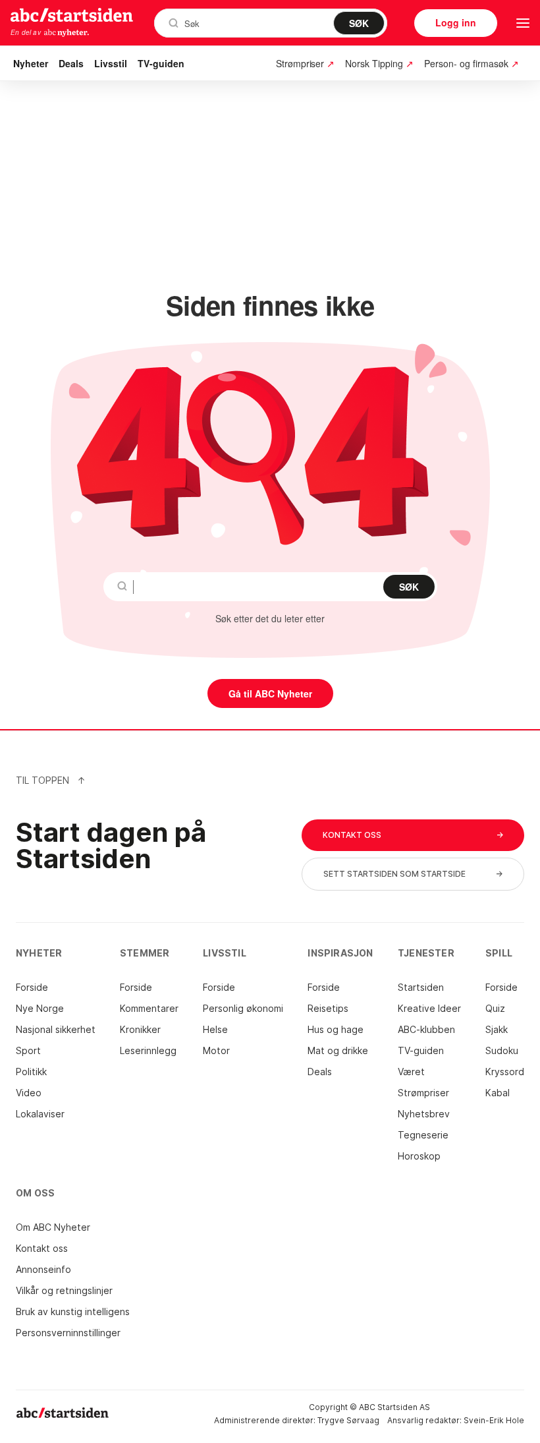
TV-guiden (161, 63)
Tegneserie (423, 1134)
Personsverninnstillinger (68, 1332)
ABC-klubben (426, 1029)
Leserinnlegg (148, 1050)
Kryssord (504, 1071)
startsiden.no (72, 14)
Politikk (31, 1071)
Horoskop (419, 1156)
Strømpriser (423, 1092)
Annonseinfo (43, 1269)
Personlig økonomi (243, 1008)
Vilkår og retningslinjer (64, 1290)
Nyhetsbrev (424, 1113)
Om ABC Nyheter (53, 1227)
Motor (216, 1050)
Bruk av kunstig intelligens (73, 1311)
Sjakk (496, 1029)
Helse (215, 1029)
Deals (71, 63)
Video (28, 1092)
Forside (32, 987)
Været (411, 1071)
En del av (26, 32)
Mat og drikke (338, 1050)
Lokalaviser (40, 1113)
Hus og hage (336, 1029)
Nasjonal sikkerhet (55, 1029)
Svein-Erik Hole (494, 1420)
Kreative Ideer (429, 1008)
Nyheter (30, 63)
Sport (28, 1050)
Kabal (497, 1092)
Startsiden (421, 987)
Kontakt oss (42, 1248)
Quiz (495, 1008)
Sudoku (501, 1050)
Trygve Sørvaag (348, 1420)
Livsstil (110, 63)
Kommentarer (149, 1008)
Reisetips (328, 1008)
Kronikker (140, 1029)
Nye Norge (40, 1008)
